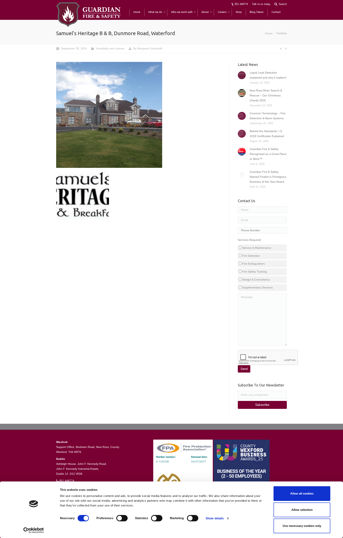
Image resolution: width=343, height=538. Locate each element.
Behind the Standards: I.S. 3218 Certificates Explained (267, 134)
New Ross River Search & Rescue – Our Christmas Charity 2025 (266, 95)
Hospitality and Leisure (110, 48)
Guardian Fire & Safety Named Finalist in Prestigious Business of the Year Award (268, 176)
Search (283, 4)
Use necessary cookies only (302, 525)
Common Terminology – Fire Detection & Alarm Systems (267, 116)
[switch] (122, 518)
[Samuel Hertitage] (82, 195)
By (147, 48)
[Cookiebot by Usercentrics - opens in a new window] (33, 530)
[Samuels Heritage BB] (109, 115)
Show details (215, 518)
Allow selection (302, 509)
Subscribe (262, 405)
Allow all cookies (302, 493)
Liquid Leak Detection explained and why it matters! (268, 75)
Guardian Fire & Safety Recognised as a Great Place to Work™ (268, 153)
